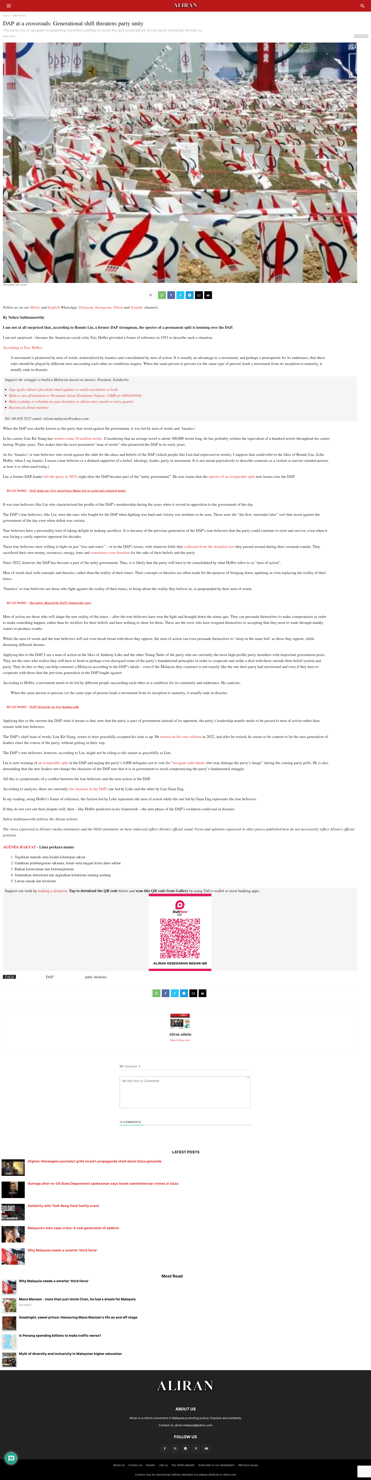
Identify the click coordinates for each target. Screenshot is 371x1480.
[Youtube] (206, 1448)
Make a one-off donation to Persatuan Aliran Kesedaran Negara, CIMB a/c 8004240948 (75, 395)
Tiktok (118, 307)
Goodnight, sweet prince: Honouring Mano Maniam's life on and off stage (78, 1317)
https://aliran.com (180, 1040)
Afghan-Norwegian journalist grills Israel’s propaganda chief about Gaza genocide (95, 1161)
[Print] (208, 295)
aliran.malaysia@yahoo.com (194, 1425)
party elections (95, 977)
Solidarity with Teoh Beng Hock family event (63, 1206)
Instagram (103, 307)
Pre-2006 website (183, 1465)
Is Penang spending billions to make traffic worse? (60, 1335)
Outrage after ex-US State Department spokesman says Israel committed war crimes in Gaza (103, 1183)
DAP (49, 977)
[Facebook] (171, 295)
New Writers (19, 15)
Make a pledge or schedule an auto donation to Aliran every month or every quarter (71, 401)
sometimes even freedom (110, 552)
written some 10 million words (78, 438)
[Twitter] (180, 295)
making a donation (52, 890)
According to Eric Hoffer (22, 347)
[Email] (199, 295)
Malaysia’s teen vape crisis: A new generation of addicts (73, 1228)
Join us (163, 1465)
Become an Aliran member (29, 407)
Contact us (135, 1465)
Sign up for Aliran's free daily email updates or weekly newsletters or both (63, 389)
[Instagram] (175, 1448)
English (54, 307)
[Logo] (185, 1397)
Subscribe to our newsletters (216, 1465)
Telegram (86, 307)
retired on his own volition (180, 736)
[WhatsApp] (162, 295)
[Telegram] (190, 295)
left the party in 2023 (60, 476)
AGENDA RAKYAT (19, 847)
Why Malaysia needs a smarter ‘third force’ (62, 1250)
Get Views (361, 36)
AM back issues (248, 1465)
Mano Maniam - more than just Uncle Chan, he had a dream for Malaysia (77, 1299)
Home (6, 15)
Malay (35, 307)
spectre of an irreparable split (231, 476)
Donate (150, 1465)
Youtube (137, 307)
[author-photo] (180, 1027)
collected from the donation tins (209, 546)
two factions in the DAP (87, 788)
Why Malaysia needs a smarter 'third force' (54, 1281)
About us (118, 1465)
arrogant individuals (189, 762)
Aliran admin (180, 1034)
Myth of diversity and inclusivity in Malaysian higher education (70, 1354)
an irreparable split (53, 762)
